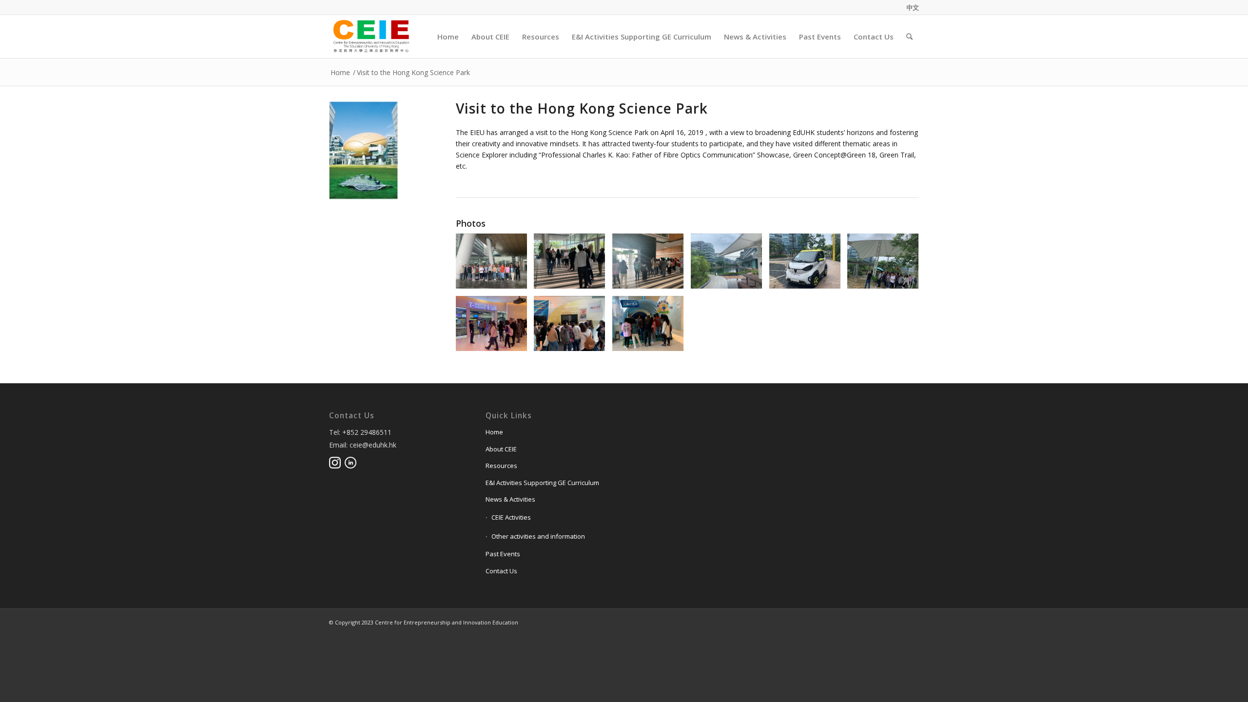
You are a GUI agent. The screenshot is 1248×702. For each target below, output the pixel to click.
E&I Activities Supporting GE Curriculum (542, 482)
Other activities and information (538, 536)
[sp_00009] (651, 327)
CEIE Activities (511, 517)
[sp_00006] (886, 265)
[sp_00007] (495, 327)
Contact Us (501, 570)
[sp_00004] (730, 265)
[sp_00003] (651, 265)
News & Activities (510, 499)
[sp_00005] (808, 265)
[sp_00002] (573, 265)
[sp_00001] (495, 265)
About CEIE (501, 449)
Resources (501, 465)
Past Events (503, 553)
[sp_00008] (573, 327)
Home (340, 72)
